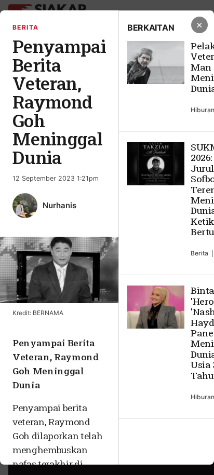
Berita (25, 27)
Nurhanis (59, 205)
